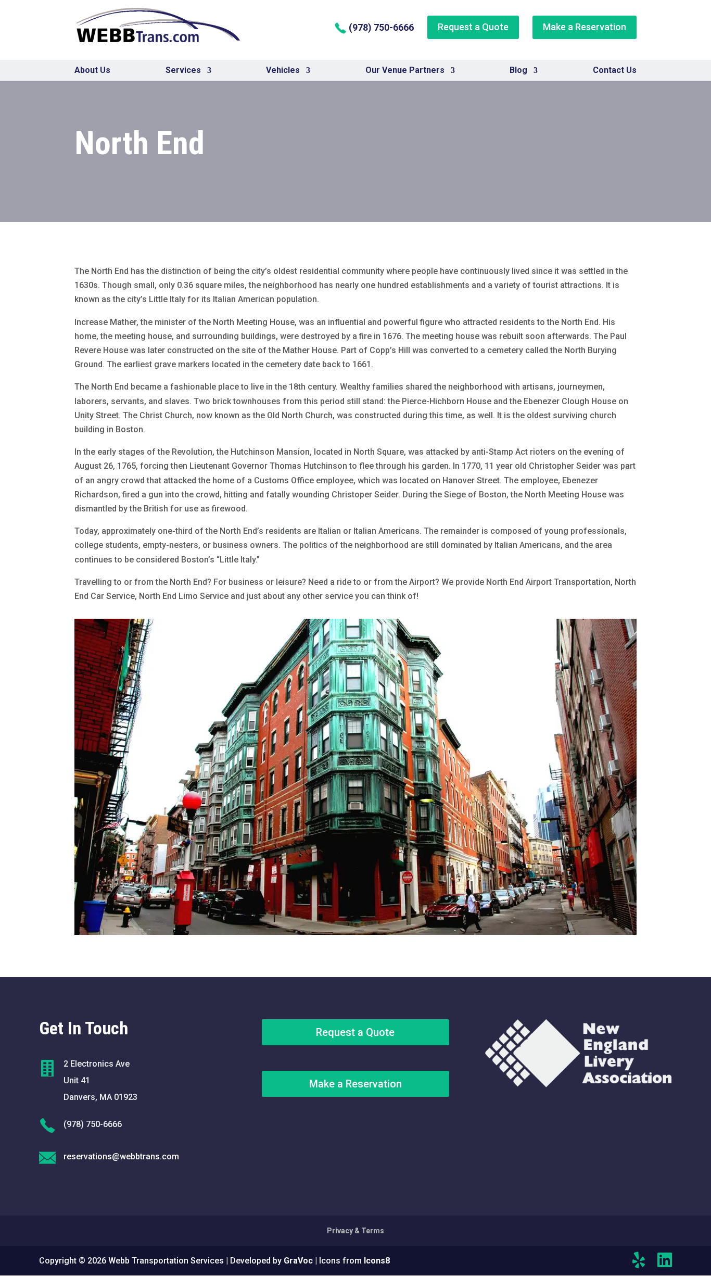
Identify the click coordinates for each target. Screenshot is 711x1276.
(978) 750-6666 (380, 27)
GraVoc (298, 1261)
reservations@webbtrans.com (121, 1156)
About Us (92, 70)
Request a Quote (473, 26)
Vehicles (283, 70)
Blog (518, 70)
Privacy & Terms (355, 1231)
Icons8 (377, 1261)
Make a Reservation (584, 26)
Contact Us (615, 70)
